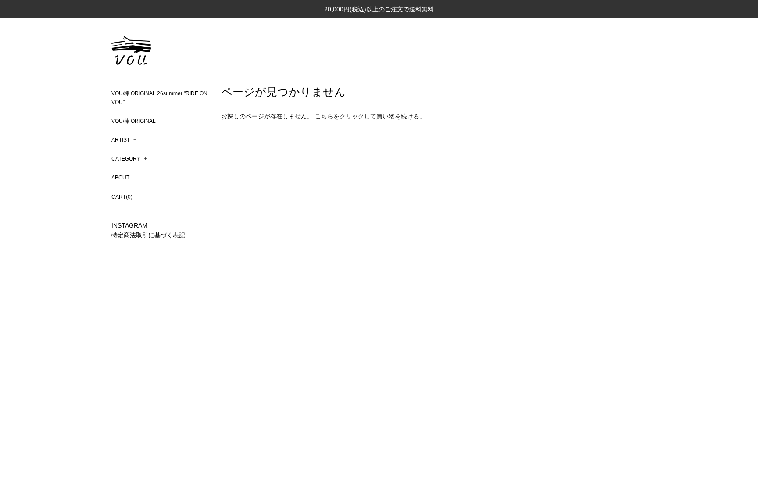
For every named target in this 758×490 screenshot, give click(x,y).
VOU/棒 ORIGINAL (136, 121)
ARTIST (123, 140)
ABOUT (120, 178)
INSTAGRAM (129, 225)
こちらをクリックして (345, 116)
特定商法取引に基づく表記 (148, 235)
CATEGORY (129, 159)
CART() (121, 197)
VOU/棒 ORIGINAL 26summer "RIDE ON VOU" (159, 97)
